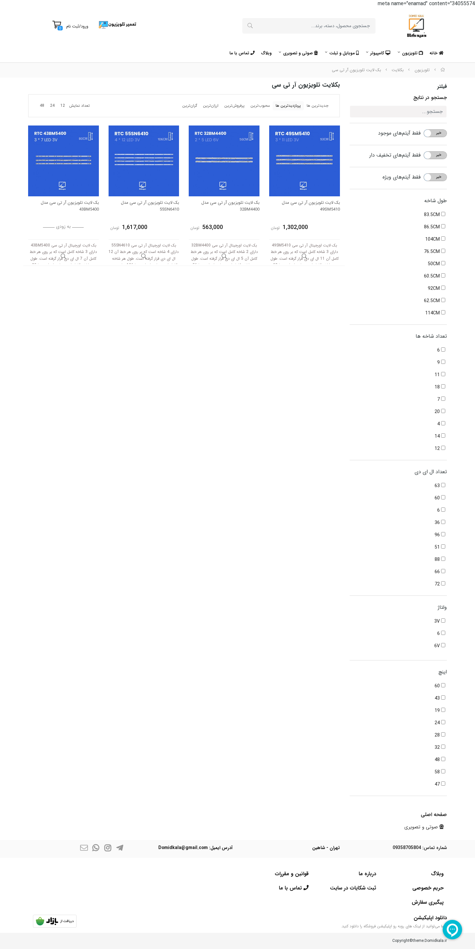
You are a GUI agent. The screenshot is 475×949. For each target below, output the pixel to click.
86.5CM (432, 227)
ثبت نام (72, 26)
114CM (433, 313)
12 (438, 448)
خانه (434, 53)
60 (438, 498)
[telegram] (120, 849)
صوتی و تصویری (298, 53)
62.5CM (432, 300)
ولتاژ (442, 607)
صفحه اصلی (434, 815)
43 (438, 698)
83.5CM (432, 214)
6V (437, 645)
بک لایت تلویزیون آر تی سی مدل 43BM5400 (70, 206)
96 (438, 535)
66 (438, 571)
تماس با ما (239, 53)
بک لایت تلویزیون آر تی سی (356, 70)
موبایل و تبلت (342, 53)
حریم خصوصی (428, 888)
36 (438, 522)
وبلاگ (266, 53)
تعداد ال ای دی (431, 472)
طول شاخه (435, 201)
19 (438, 710)
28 (438, 735)
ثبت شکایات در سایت (353, 888)
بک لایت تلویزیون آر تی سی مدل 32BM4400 (230, 206)
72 (438, 584)
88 (438, 559)
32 (438, 747)
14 (438, 436)
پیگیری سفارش (428, 902)
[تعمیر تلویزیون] (117, 24)
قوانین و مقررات (292, 874)
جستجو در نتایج (430, 97)
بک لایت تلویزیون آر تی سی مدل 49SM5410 (311, 206)
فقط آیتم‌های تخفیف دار (395, 155)
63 (438, 485)
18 (438, 387)
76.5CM (432, 251)
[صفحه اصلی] (442, 70)
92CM (434, 288)
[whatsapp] (96, 849)
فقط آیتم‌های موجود (399, 133)
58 (438, 772)
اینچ (442, 672)
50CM (434, 263)
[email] (84, 849)
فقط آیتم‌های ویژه (402, 177)
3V (437, 621)
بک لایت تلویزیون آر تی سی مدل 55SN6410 (150, 206)
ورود (84, 26)
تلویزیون (410, 53)
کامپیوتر (377, 53)
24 (438, 722)
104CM (433, 239)
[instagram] (108, 849)
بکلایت (398, 70)
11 (438, 374)
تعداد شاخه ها (431, 336)
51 (438, 547)
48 (438, 759)
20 (438, 411)
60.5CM (432, 276)
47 (438, 784)
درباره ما (367, 874)
